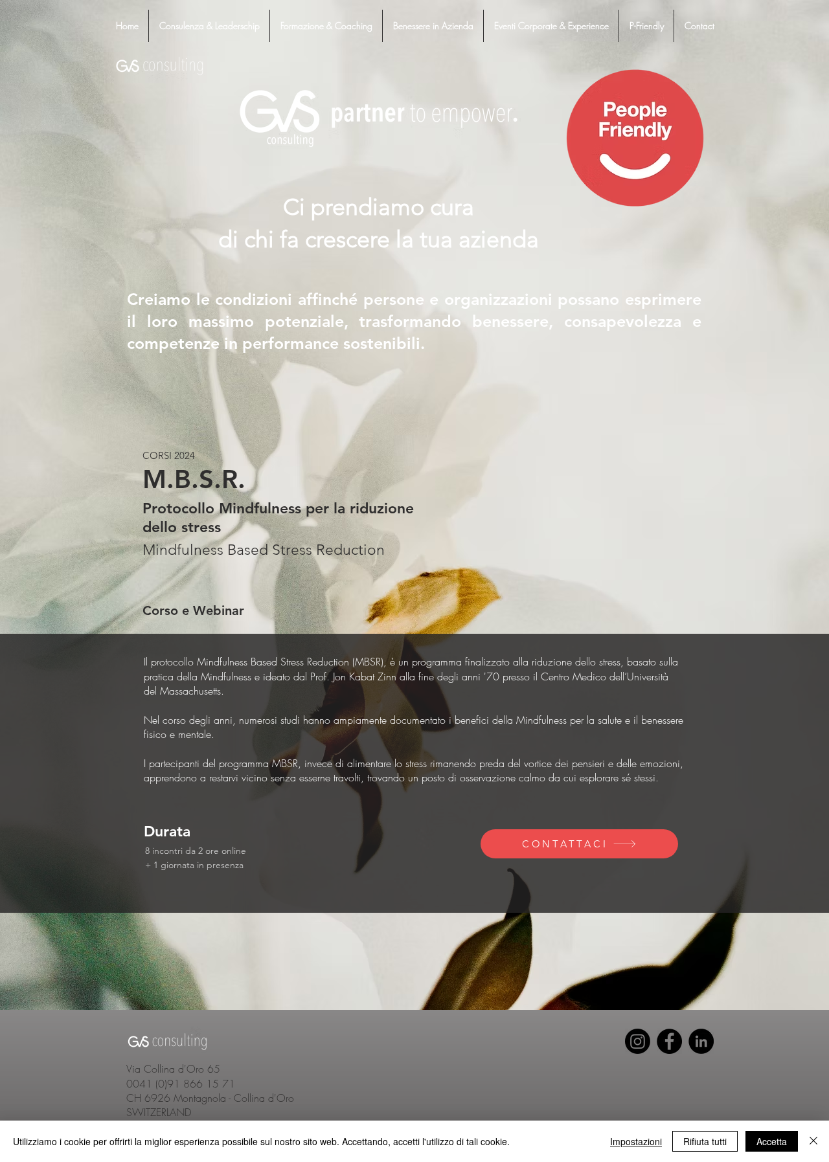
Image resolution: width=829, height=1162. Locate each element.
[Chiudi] (813, 1141)
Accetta (771, 1141)
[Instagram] (637, 1041)
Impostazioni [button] (636, 1141)
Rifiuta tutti (705, 1141)
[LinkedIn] (701, 1041)
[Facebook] (669, 1041)
